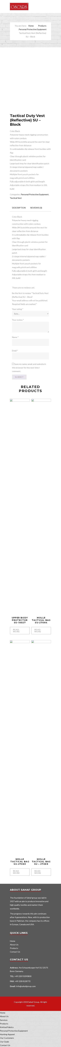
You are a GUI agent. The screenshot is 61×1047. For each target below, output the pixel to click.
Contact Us (15, 951)
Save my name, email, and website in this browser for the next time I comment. (29, 367)
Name (15, 337)
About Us (14, 944)
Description (19, 207)
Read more (16, 630)
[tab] (19, 208)
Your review (18, 320)
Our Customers (7, 1038)
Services (4, 1020)
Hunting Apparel (7, 1034)
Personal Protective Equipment (33, 29)
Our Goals (4, 1041)
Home (31, 25)
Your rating (17, 309)
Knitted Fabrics (7, 1027)
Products (42, 25)
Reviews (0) (36, 207)
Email (15, 350)
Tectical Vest (16, 198)
